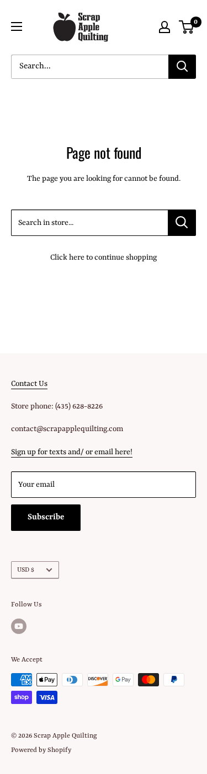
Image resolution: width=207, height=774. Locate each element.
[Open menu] (16, 26)
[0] (187, 27)
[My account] (164, 27)
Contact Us (29, 383)
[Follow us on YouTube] (18, 626)
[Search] (182, 67)
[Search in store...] (182, 222)
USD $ (25, 570)
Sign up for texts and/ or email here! (71, 452)
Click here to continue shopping (103, 257)
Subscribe (46, 517)
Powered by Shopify (41, 750)
